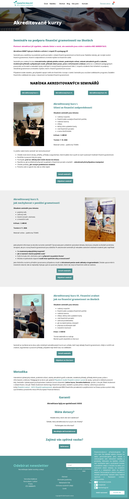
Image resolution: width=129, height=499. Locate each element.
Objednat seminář (64, 181)
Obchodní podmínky (64, 480)
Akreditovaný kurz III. (98, 93)
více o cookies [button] (99, 479)
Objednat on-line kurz (64, 360)
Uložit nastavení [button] (101, 492)
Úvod (46, 4)
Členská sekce (105, 4)
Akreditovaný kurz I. (30, 93)
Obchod (62, 4)
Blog (68, 4)
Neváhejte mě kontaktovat (64, 431)
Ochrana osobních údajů (64, 486)
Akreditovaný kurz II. (64, 93)
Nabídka (53, 4)
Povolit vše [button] (117, 492)
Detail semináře (64, 174)
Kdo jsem (75, 4)
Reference (64, 446)
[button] (96, 482)
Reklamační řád (64, 483)
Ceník (64, 489)
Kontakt (85, 4)
